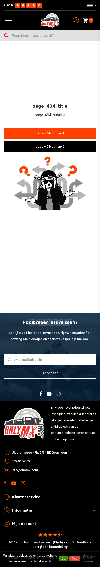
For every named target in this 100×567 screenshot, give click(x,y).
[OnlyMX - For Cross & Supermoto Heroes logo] (50, 20)
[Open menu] (8, 20)
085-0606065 (21, 461)
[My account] (76, 20)
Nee (74, 558)
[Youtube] (49, 394)
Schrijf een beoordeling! (50, 547)
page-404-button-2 (50, 146)
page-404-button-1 (50, 133)
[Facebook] (40, 394)
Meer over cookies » (89, 558)
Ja (63, 558)
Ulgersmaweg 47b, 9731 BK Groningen (39, 452)
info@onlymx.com (25, 470)
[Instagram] (59, 394)
